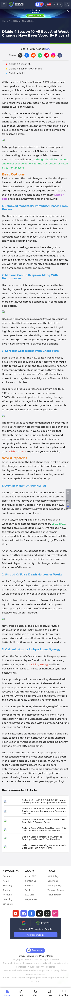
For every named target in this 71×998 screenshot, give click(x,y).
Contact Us (30, 881)
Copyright (53, 881)
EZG (47, 48)
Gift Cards (8, 904)
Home (5, 21)
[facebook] (31, 913)
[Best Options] (68, 491)
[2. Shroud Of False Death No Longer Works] (68, 504)
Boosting (7, 885)
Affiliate (29, 885)
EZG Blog (15, 21)
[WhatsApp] (40, 55)
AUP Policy (53, 876)
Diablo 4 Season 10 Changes (25, 68)
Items (6, 881)
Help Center (31, 899)
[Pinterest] (46, 55)
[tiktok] (39, 913)
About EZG (30, 876)
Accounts (7, 894)
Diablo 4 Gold (16, 73)
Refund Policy (54, 894)
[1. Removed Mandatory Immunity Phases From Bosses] (68, 493)
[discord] (23, 913)
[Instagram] (53, 55)
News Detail (28, 21)
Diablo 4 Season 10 (19, 64)
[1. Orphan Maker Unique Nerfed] (68, 502)
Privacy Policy (55, 885)
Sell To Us (29, 890)
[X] (20, 55)
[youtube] (16, 913)
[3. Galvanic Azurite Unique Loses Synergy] (68, 506)
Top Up (6, 890)
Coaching (7, 899)
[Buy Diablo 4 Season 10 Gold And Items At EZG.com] (35, 416)
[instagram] (55, 913)
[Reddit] (33, 55)
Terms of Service (56, 890)
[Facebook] (26, 55)
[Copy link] (59, 55)
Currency (7, 876)
